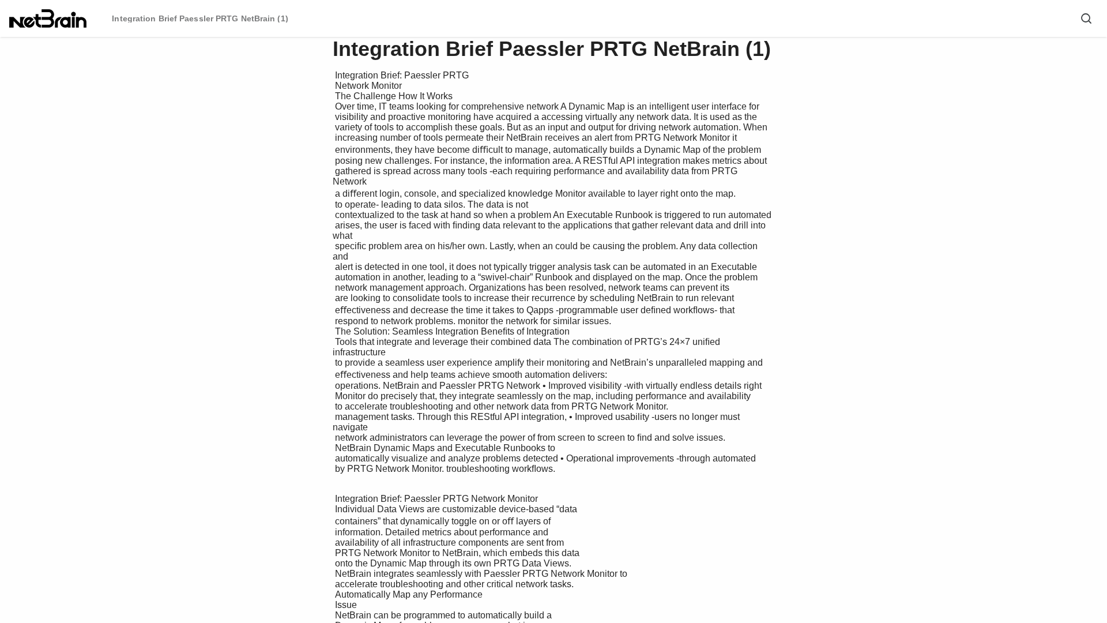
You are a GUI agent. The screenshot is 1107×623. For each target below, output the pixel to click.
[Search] (1086, 18)
